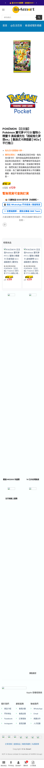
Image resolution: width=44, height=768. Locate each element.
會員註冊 (22, 714)
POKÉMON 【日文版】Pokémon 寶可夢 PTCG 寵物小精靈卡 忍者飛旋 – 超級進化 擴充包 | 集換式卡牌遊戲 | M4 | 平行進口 (12, 270)
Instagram (8, 723)
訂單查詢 (22, 719)
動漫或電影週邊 (33, 25)
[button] (3, 10)
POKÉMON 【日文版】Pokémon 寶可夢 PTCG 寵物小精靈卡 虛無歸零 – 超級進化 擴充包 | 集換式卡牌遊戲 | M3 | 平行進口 (32, 270)
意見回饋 (22, 723)
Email (36, 714)
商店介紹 (7, 709)
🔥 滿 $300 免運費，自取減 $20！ (22, 3)
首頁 (5, 25)
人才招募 (37, 723)
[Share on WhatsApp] (5, 225)
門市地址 (7, 714)
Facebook (8, 719)
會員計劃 (22, 709)
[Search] (39, 17)
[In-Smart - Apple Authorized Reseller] (23, 9)
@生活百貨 (16, 25)
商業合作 (37, 719)
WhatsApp (38, 709)
